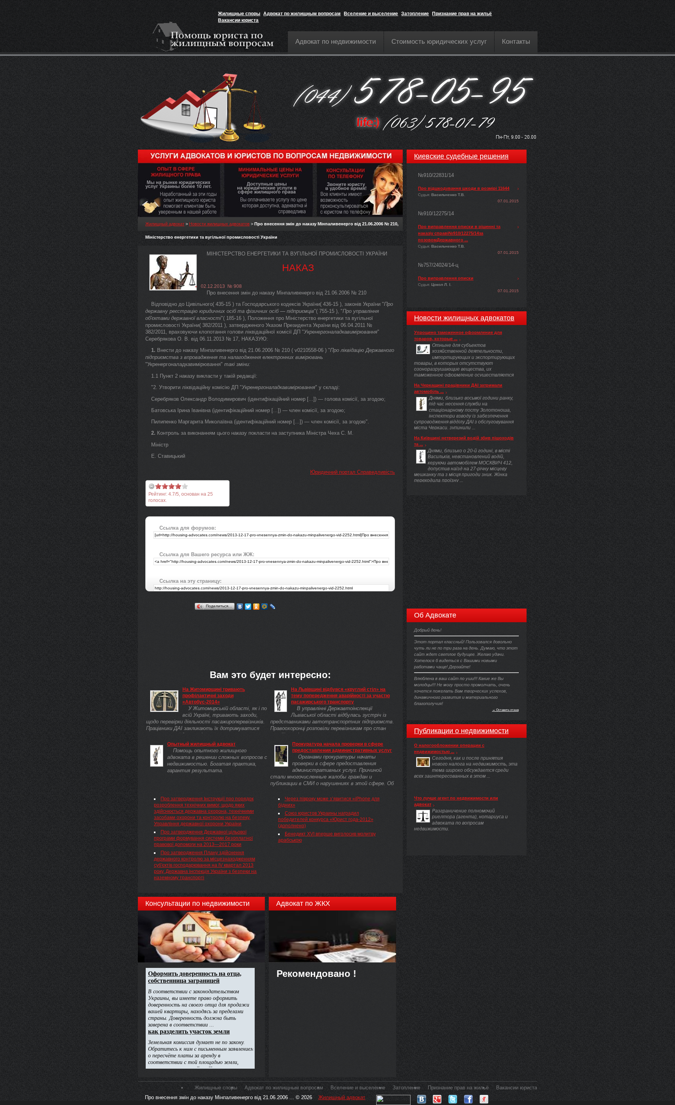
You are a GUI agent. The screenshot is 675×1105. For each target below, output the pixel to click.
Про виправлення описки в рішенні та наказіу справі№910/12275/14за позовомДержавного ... (459, 233)
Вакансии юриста (238, 20)
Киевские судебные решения (461, 156)
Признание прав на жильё (462, 13)
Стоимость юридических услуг (439, 41)
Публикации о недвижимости (461, 731)
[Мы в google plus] (437, 1097)
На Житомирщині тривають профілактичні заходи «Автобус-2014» (213, 696)
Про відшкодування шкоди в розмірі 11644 (463, 188)
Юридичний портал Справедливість (352, 472)
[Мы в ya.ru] (484, 1097)
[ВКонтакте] (240, 607)
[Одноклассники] (256, 607)
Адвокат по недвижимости (335, 41)
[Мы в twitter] (452, 1097)
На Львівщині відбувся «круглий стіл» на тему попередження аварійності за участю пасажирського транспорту (340, 696)
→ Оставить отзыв (505, 710)
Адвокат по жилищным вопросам (302, 13)
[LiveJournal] (273, 607)
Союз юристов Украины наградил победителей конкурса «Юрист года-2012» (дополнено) (325, 819)
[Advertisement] (287, 629)
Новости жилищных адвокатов (219, 223)
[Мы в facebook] (468, 1097)
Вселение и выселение (371, 13)
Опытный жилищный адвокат (201, 744)
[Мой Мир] (265, 607)
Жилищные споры (239, 13)
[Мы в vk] (421, 1097)
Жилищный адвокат (164, 223)
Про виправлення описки (445, 278)
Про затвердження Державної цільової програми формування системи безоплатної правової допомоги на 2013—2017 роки (203, 838)
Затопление (415, 13)
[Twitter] (248, 607)
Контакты (516, 41)
